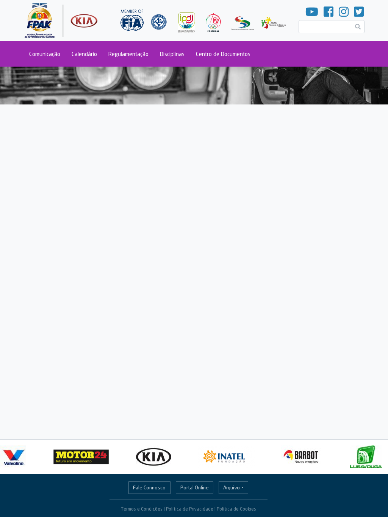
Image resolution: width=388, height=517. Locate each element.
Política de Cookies (236, 509)
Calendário (84, 54)
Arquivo (231, 487)
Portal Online (194, 487)
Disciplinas (172, 54)
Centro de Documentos (223, 54)
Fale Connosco (149, 487)
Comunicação (44, 54)
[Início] (62, 20)
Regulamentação (128, 54)
